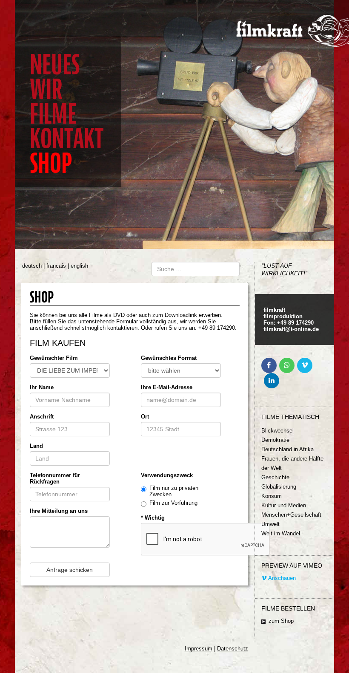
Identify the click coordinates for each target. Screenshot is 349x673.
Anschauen (281, 578)
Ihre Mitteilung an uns (59, 511)
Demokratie (275, 440)
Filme (53, 114)
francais (56, 266)
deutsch (32, 266)
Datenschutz (232, 648)
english (79, 266)
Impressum (198, 648)
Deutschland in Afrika (287, 449)
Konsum (271, 496)
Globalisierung (278, 487)
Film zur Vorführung (173, 503)
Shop (51, 163)
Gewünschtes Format (169, 358)
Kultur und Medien (283, 505)
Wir (46, 89)
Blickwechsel (277, 430)
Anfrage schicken (69, 569)
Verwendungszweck (167, 475)
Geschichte (275, 477)
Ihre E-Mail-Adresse (166, 387)
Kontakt (66, 138)
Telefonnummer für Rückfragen (55, 478)
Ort (145, 416)
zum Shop (281, 621)
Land (36, 446)
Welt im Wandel (280, 533)
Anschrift (42, 416)
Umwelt (270, 524)
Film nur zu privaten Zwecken (173, 491)
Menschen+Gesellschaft (291, 515)
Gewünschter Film (54, 358)
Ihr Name (42, 387)
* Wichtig (153, 518)
